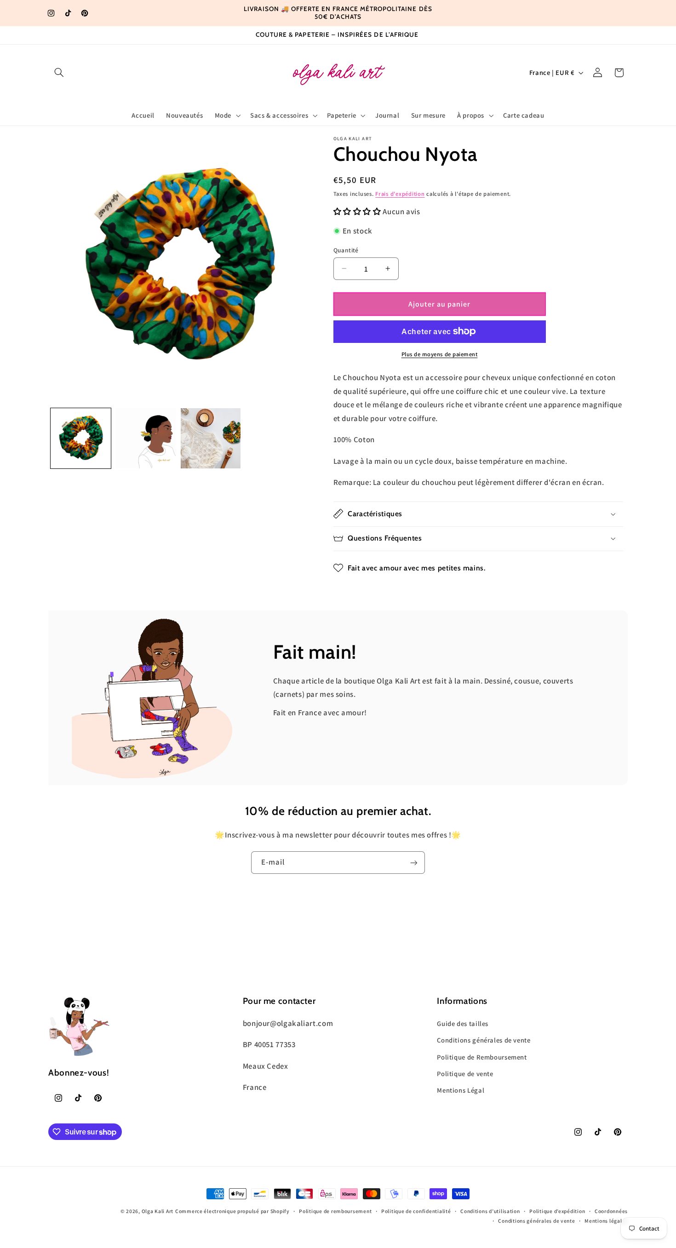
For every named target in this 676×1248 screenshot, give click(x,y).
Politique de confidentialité (416, 1211)
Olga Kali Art (158, 1211)
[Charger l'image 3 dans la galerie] (211, 438)
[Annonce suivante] (449, 13)
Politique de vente (465, 1073)
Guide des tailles (462, 1023)
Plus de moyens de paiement (439, 354)
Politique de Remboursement (482, 1056)
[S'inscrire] (413, 862)
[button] (58, 72)
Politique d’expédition (557, 1211)
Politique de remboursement (335, 1211)
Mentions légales (606, 1221)
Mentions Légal (460, 1090)
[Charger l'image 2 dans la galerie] (145, 438)
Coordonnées (611, 1211)
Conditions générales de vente (483, 1040)
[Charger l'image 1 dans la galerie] (81, 438)
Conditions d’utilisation (490, 1211)
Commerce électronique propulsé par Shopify (232, 1211)
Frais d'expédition (399, 194)
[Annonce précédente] (226, 13)
